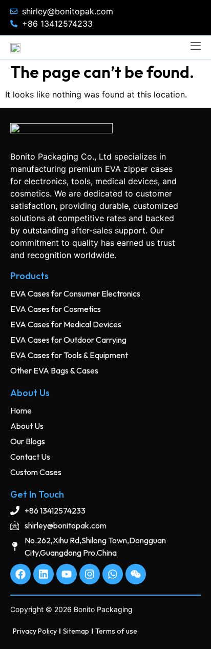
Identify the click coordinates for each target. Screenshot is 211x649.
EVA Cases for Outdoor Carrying (68, 340)
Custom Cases (35, 472)
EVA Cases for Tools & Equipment (69, 355)
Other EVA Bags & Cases (54, 370)
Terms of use (116, 631)
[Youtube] (66, 574)
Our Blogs (27, 441)
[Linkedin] (43, 574)
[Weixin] (135, 574)
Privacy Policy (35, 631)
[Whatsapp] (112, 574)
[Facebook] (20, 574)
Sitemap (76, 631)
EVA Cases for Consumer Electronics (75, 293)
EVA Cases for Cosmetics (55, 309)
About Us (27, 426)
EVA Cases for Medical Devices (65, 324)
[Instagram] (89, 574)
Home (21, 410)
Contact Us (30, 456)
